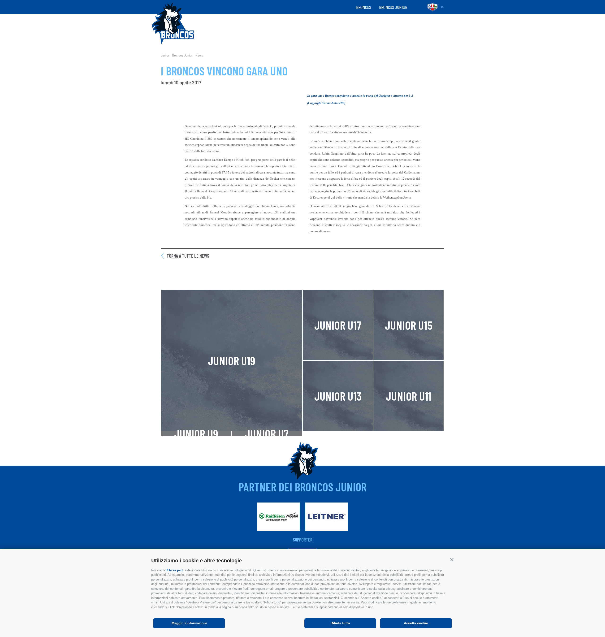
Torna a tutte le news (188, 256)
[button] (452, 560)
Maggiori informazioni (189, 623)
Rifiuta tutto (340, 623)
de (442, 7)
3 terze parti (175, 570)
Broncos (363, 7)
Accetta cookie (416, 623)
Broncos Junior (393, 7)
